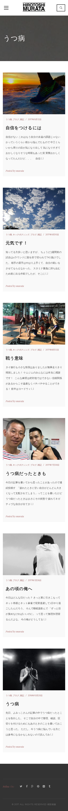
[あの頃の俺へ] (34, 554)
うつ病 (9, 119)
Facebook (27, 786)
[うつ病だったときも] (34, 439)
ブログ (16, 119)
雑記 (22, 119)
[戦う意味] (34, 324)
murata (20, 170)
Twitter (21, 786)
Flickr (44, 786)
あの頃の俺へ (19, 588)
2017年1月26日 (34, 580)
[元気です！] (34, 208)
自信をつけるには (24, 127)
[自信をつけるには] (34, 93)
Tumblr (49, 786)
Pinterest (38, 786)
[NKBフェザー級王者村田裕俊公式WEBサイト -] (34, 6)
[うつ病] (34, 669)
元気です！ (17, 243)
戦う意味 (14, 358)
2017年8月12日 (52, 349)
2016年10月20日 (35, 695)
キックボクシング (21, 234)
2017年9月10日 (52, 234)
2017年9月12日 (34, 119)
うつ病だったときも (26, 473)
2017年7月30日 (52, 465)
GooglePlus (32, 786)
